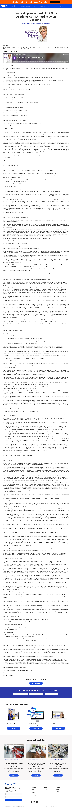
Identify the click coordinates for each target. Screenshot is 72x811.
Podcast (58, 787)
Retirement (33, 789)
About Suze (46, 789)
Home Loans (47, 23)
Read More (14, 775)
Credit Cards (30, 23)
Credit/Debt (33, 795)
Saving (14, 760)
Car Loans (12, 759)
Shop (57, 789)
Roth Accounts (38, 760)
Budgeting (7, 759)
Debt (34, 23)
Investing (33, 792)
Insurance (56, 760)
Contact (45, 790)
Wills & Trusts (33, 790)
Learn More (55, 2)
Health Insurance (31, 760)
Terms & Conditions (54, 806)
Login (57, 791)
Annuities (24, 23)
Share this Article (36, 683)
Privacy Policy (47, 806)
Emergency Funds (40, 23)
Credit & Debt (17, 759)
